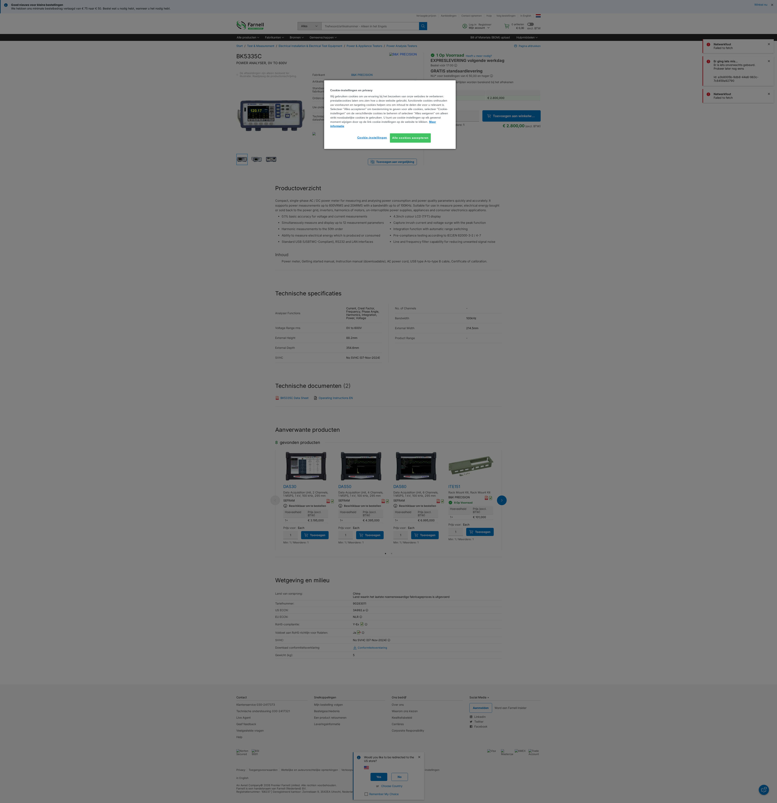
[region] (390, 114)
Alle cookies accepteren (410, 137)
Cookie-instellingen (372, 137)
